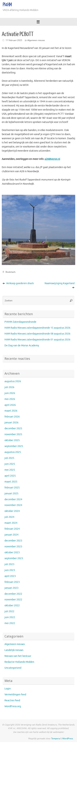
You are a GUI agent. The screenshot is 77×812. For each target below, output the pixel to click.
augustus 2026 (12, 381)
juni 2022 (9, 617)
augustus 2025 (12, 452)
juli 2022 (9, 611)
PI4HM (7, 5)
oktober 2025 (12, 440)
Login (7, 688)
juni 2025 (9, 463)
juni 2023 (9, 570)
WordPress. (67, 738)
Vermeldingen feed (15, 694)
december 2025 (13, 428)
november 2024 (13, 505)
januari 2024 (11, 534)
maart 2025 (10, 481)
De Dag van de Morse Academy (21, 345)
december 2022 (13, 593)
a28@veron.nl (52, 159)
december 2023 (13, 540)
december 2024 (13, 499)
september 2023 (13, 558)
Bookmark (10, 272)
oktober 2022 (12, 605)
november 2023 (13, 546)
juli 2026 (9, 387)
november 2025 (13, 434)
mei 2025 (9, 469)
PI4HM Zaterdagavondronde (20, 321)
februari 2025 (12, 487)
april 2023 (10, 576)
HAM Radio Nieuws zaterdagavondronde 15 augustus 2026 (37, 327)
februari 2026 (12, 416)
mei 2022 (9, 623)
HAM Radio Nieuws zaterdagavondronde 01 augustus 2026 (37, 339)
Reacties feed (12, 700)
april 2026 (10, 405)
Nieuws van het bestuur (17, 656)
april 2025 (10, 475)
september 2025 (13, 446)
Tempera (55, 738)
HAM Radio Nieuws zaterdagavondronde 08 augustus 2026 (37, 333)
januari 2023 (11, 587)
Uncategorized (12, 667)
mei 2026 (9, 399)
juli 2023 (9, 564)
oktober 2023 (12, 552)
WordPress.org (12, 706)
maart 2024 (10, 522)
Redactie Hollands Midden (19, 661)
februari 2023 (12, 582)
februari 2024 (12, 528)
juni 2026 (9, 393)
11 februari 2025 (14, 40)
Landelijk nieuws (13, 650)
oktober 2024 (12, 511)
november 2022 (13, 599)
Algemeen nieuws (36, 40)
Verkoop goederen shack (20, 283)
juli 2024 (9, 517)
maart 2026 (10, 410)
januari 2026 (11, 422)
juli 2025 (9, 458)
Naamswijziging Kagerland (59, 283)
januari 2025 (11, 493)
